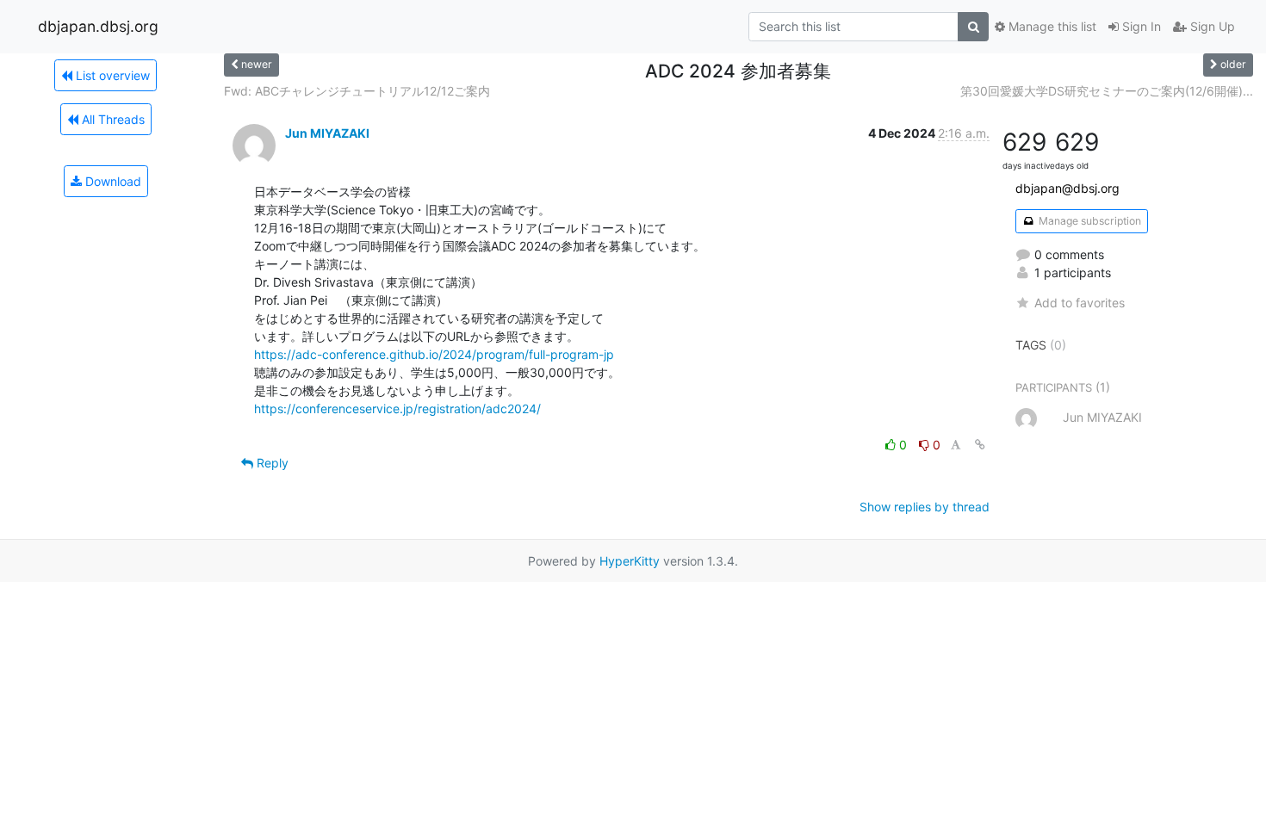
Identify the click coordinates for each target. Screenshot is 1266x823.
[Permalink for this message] (980, 444)
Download (111, 181)
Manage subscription (1088, 220)
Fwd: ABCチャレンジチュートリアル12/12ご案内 (357, 91)
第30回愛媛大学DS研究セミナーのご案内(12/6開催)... (1106, 91)
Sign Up (1211, 26)
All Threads (111, 119)
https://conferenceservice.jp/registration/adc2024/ (397, 408)
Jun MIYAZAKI (327, 133)
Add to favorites (1079, 302)
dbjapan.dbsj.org (98, 26)
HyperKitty (629, 561)
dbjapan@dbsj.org (1067, 188)
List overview (111, 75)
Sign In (1140, 26)
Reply (271, 462)
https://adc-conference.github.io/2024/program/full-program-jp (434, 354)
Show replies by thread (925, 506)
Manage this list (1050, 26)
